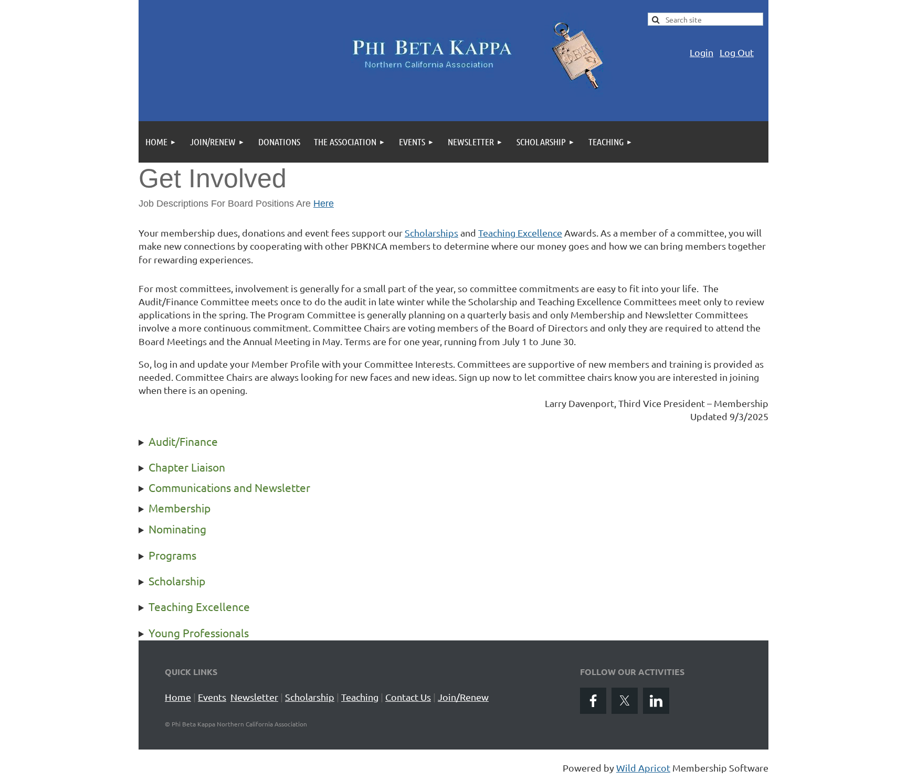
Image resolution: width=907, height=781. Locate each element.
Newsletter (254, 696)
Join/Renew (463, 696)
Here (323, 203)
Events (212, 696)
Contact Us (408, 696)
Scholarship (309, 696)
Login (701, 52)
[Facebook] (593, 701)
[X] (624, 701)
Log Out (737, 52)
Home (178, 696)
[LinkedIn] (656, 701)
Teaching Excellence (520, 232)
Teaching (359, 696)
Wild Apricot (643, 767)
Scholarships (431, 232)
